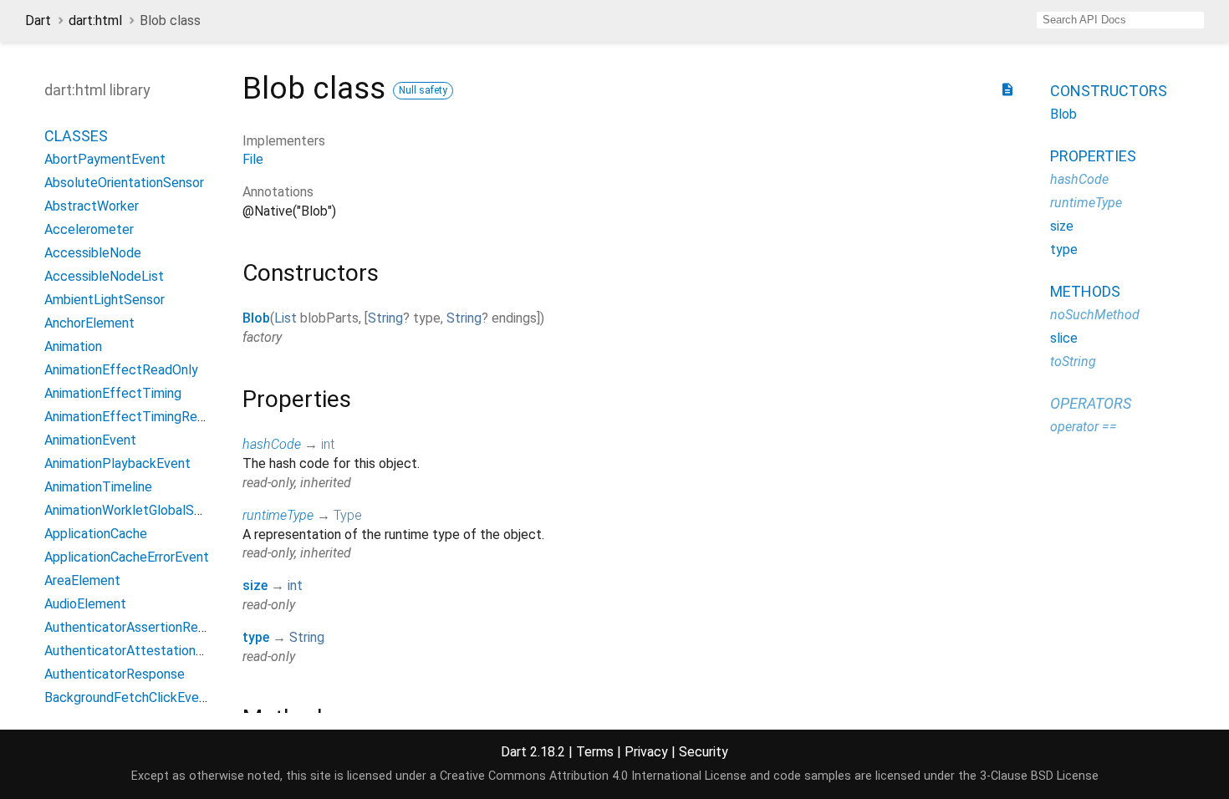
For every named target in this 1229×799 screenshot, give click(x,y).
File (252, 159)
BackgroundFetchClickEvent (128, 697)
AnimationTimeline (98, 487)
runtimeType (278, 515)
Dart (38, 20)
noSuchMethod (1095, 315)
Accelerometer (89, 229)
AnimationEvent (90, 440)
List (285, 318)
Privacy (646, 752)
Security (703, 752)
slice (1064, 338)
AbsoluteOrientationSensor (124, 183)
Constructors (1108, 90)
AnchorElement (89, 323)
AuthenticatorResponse (114, 674)
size (255, 585)
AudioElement (85, 604)
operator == (1083, 427)
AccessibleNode (92, 253)
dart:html (95, 20)
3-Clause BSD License (1039, 776)
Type (348, 515)
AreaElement (82, 580)
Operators (1090, 403)
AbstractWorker (91, 206)
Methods (1085, 291)
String (385, 318)
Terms (595, 752)
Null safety (423, 90)
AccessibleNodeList (104, 276)
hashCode (271, 444)
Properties (1093, 156)
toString (1073, 361)
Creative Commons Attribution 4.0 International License (593, 776)
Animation (73, 346)
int (327, 444)
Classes (76, 136)
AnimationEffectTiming (112, 393)
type (255, 637)
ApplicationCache (95, 534)
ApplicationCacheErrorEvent (126, 557)
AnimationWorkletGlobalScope (134, 510)
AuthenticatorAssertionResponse (142, 627)
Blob (256, 318)
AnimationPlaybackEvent (117, 463)
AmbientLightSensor (104, 300)
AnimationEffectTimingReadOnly (140, 417)
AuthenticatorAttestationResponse (149, 651)
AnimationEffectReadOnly (121, 370)
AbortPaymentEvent (105, 159)
